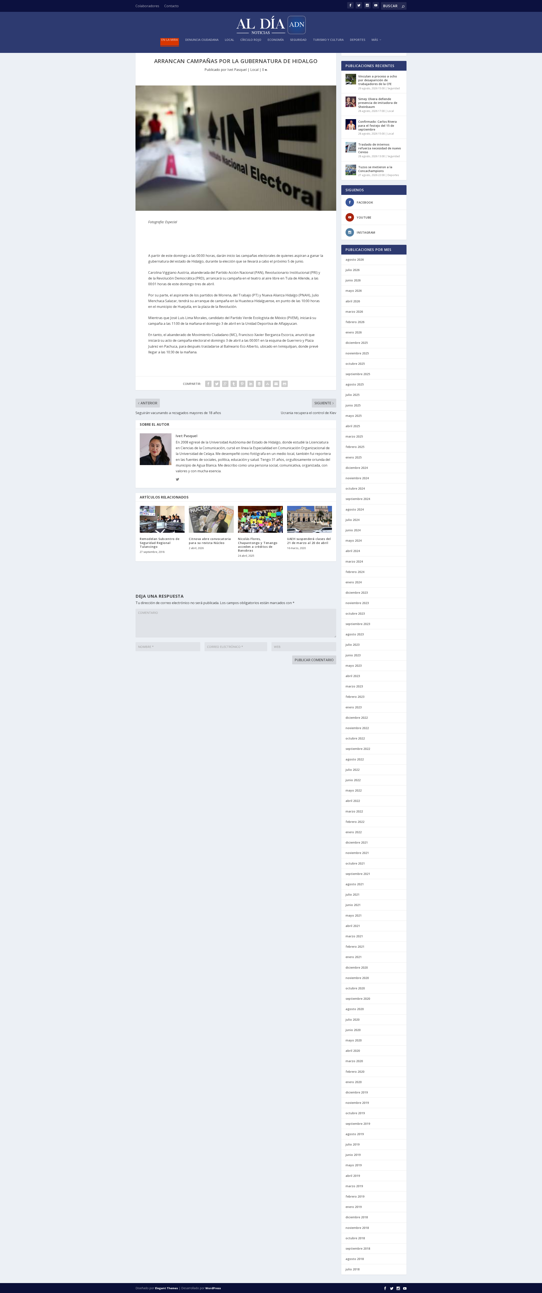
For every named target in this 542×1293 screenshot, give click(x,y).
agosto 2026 (355, 259)
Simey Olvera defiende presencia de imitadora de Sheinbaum (377, 103)
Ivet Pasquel (237, 69)
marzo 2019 (354, 1186)
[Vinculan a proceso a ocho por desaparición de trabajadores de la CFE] (351, 79)
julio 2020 (352, 1020)
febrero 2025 (355, 447)
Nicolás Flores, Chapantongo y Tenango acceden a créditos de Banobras (258, 544)
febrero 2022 (355, 822)
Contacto (171, 6)
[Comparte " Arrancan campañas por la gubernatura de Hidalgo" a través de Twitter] (217, 384)
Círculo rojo (250, 40)
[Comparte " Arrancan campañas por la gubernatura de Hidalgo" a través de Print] (284, 384)
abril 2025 (353, 426)
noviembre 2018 (357, 1228)
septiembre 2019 (358, 1124)
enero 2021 (354, 957)
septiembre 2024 (358, 499)
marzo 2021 (354, 936)
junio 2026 (353, 280)
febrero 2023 (355, 697)
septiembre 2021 (358, 874)
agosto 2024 (355, 509)
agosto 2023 (355, 634)
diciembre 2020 (357, 967)
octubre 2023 (355, 613)
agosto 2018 (355, 1259)
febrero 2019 (355, 1196)
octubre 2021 (355, 863)
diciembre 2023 (357, 593)
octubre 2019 (355, 1113)
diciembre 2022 (357, 718)
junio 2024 (353, 530)
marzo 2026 (354, 312)
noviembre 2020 (357, 978)
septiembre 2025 (358, 374)
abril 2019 (353, 1176)
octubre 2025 (355, 364)
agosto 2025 (355, 384)
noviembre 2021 (357, 853)
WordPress (213, 1288)
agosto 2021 (355, 884)
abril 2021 (353, 926)
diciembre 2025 (357, 343)
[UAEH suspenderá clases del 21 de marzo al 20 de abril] (309, 519)
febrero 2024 (355, 572)
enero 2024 (354, 582)
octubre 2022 (355, 738)
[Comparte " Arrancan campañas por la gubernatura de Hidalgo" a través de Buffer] (259, 384)
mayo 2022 (354, 790)
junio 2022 (353, 780)
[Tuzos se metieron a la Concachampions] (351, 170)
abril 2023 (353, 676)
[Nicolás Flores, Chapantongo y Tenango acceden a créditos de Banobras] (260, 519)
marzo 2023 (354, 686)
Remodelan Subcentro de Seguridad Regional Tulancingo (159, 542)
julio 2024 (352, 520)
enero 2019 (354, 1207)
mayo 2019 (354, 1165)
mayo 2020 (354, 1040)
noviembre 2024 (357, 478)
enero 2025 (354, 457)
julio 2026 (352, 270)
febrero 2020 (355, 1072)
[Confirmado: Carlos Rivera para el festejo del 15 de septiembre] (351, 124)
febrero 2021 (355, 947)
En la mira (169, 40)
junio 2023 (353, 655)
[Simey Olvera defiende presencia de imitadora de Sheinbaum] (351, 101)
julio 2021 (352, 894)
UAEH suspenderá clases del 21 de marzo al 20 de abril (309, 541)
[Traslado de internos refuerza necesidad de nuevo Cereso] (351, 147)
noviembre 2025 (357, 353)
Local (229, 40)
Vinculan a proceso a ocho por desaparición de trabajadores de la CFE (377, 80)
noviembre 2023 (357, 603)
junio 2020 (353, 1030)
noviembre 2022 (357, 728)
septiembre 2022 (358, 749)
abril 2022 (353, 801)
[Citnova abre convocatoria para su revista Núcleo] (211, 519)
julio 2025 (352, 395)
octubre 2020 (355, 988)
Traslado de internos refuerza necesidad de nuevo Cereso (379, 148)
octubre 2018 (355, 1238)
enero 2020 (354, 1082)
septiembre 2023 (358, 624)
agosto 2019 (355, 1134)
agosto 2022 (355, 759)
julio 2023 (352, 645)
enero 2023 (354, 707)
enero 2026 (354, 332)
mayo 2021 (354, 915)
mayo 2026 (354, 291)
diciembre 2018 (357, 1217)
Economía (276, 40)
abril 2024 (353, 551)
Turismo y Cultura (328, 40)
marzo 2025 (354, 436)
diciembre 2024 (357, 468)
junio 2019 (353, 1155)
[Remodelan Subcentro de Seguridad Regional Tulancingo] (162, 519)
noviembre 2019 (357, 1103)
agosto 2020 (355, 1009)
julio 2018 (352, 1269)
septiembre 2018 (358, 1248)
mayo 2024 (354, 540)
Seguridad (298, 40)
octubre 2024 (355, 488)
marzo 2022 (354, 811)
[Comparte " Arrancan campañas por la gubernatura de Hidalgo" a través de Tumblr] (234, 384)
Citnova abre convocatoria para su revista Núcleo (210, 541)
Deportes (357, 40)
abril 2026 (353, 301)
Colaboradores (147, 6)
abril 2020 (353, 1051)
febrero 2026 (355, 322)
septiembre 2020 (358, 999)
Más (375, 40)
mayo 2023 (354, 666)
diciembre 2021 (357, 842)
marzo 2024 (354, 561)
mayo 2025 (354, 416)
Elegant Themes (166, 1288)
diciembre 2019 (357, 1092)
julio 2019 (352, 1144)
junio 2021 (353, 905)
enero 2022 (354, 832)
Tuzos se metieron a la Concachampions (375, 169)
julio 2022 (352, 770)
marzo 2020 (354, 1061)
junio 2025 (353, 405)
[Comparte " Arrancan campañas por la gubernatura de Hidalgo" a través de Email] (276, 384)
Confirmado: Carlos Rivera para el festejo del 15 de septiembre (377, 125)
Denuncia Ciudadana (201, 40)
